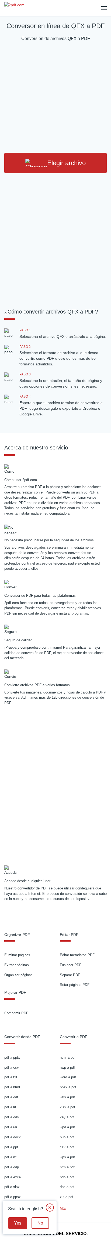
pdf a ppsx (12, 1197)
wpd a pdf (67, 1127)
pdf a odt (11, 1097)
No (40, 1223)
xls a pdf (66, 1197)
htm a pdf (67, 1167)
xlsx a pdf (67, 1107)
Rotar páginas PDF (74, 985)
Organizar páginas (18, 975)
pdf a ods (11, 1117)
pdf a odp (11, 1167)
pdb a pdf (67, 1177)
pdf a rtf (10, 1157)
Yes (17, 1223)
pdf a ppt (11, 1147)
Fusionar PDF (70, 965)
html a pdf (67, 1057)
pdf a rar (10, 1127)
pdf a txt (10, 1077)
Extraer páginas (16, 965)
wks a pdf (67, 1097)
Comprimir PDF (16, 1013)
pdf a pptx (12, 1057)
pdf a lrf (10, 1107)
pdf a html (12, 1087)
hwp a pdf (67, 1067)
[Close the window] (50, 1207)
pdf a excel (13, 1177)
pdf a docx (12, 1137)
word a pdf (68, 1077)
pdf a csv (11, 1067)
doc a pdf (67, 1187)
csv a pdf (67, 1147)
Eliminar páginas (17, 955)
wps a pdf (67, 1157)
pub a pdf (67, 1137)
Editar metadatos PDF (77, 955)
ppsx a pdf (68, 1087)
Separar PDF (70, 975)
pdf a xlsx (12, 1187)
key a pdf (67, 1117)
